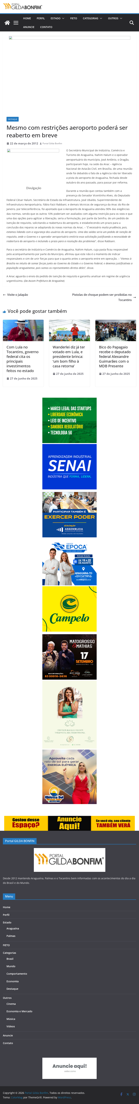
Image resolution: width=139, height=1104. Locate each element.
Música (11, 1019)
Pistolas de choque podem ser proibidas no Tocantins (102, 297)
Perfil (41, 18)
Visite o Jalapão (17, 295)
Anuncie (28, 27)
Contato (46, 27)
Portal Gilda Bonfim (52, 143)
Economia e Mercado (19, 1011)
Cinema (11, 1004)
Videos (11, 1026)
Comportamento (17, 973)
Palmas (11, 936)
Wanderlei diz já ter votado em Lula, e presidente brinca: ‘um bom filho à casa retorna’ (69, 356)
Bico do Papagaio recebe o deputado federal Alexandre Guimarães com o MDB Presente (115, 356)
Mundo (11, 966)
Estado (55, 18)
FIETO (73, 18)
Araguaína (13, 928)
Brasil (10, 958)
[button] (62, 18)
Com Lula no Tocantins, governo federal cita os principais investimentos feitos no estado (23, 359)
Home (27, 18)
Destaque (12, 119)
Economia (13, 981)
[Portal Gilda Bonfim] (7, 22)
